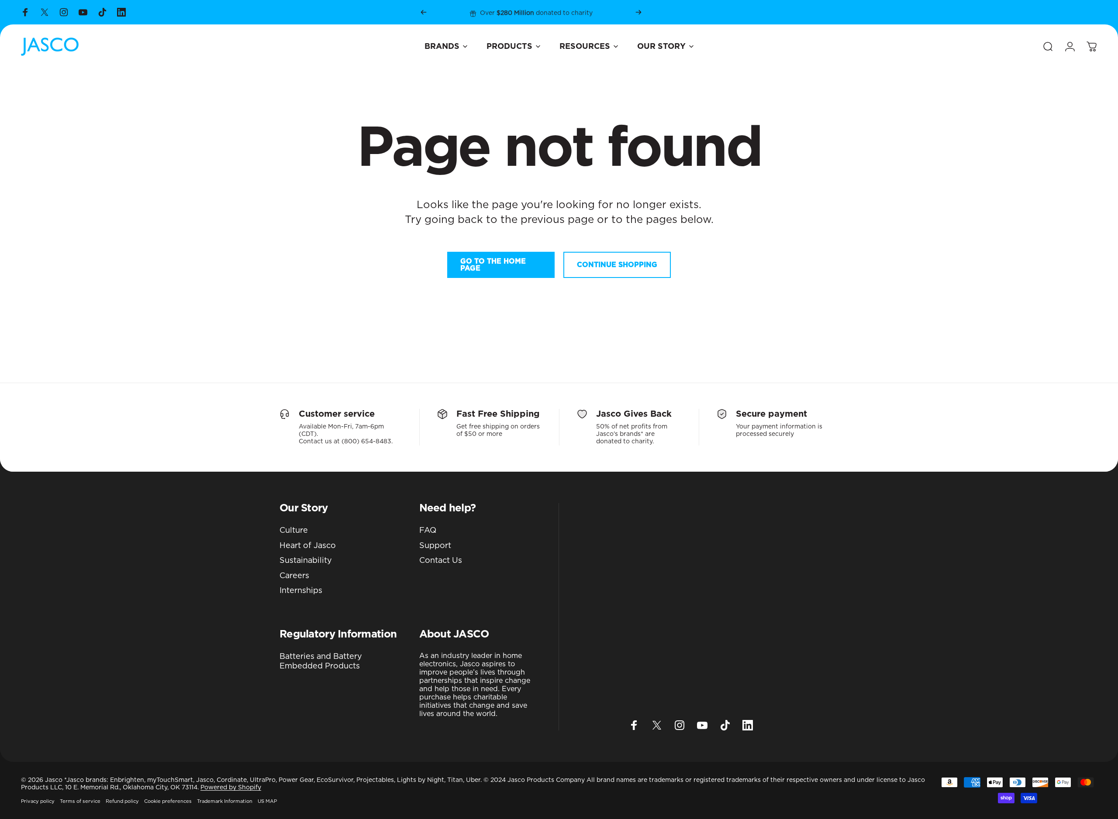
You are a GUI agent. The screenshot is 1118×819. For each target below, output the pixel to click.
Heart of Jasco (308, 546)
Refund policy (122, 801)
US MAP (267, 801)
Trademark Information (224, 801)
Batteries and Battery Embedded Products (321, 662)
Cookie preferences (168, 801)
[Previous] (423, 12)
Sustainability (306, 561)
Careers (294, 576)
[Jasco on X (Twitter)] (44, 12)
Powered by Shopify (230, 788)
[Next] (638, 12)
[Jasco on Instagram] (63, 12)
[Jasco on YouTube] (83, 12)
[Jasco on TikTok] (102, 12)
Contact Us (440, 561)
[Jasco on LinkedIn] (121, 12)
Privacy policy (38, 801)
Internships (301, 591)
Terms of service (80, 801)
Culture (294, 531)
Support (435, 546)
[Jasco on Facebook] (25, 12)
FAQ (427, 531)
